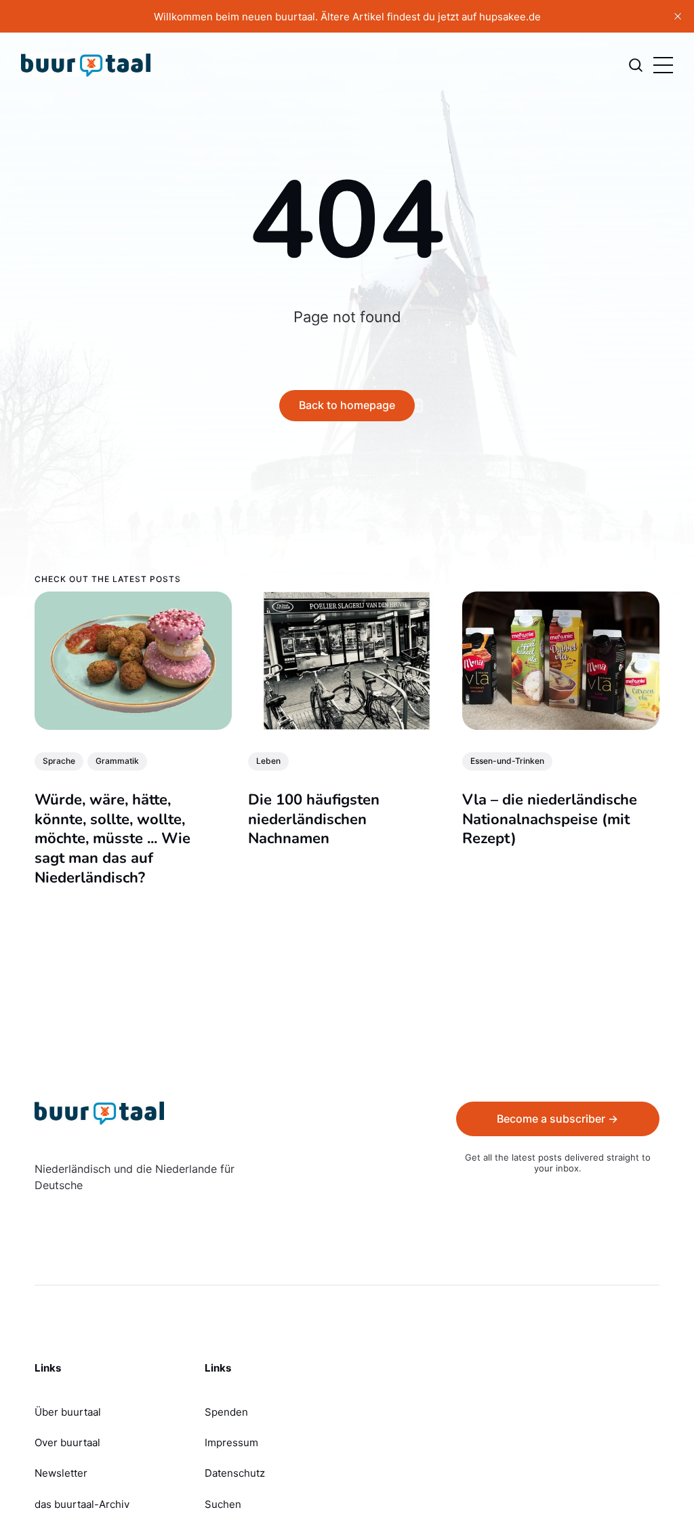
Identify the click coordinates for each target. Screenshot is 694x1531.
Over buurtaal (67, 1442)
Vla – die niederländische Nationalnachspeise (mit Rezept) (549, 819)
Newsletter (61, 1473)
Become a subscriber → (557, 1118)
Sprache (59, 761)
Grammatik (117, 761)
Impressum (231, 1442)
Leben (269, 761)
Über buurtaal (68, 1412)
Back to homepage (347, 405)
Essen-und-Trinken (507, 761)
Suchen (223, 1504)
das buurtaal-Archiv (82, 1504)
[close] (678, 16)
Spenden (226, 1412)
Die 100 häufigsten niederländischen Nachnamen (314, 819)
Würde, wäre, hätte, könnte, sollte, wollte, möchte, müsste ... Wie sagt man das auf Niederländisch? (112, 838)
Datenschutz (235, 1473)
